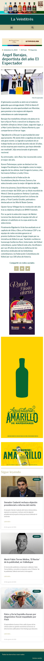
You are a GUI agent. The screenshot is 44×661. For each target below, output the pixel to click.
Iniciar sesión (37, 658)
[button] (11, 27)
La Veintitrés (22, 19)
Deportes (33, 50)
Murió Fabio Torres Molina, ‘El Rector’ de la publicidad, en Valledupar (22, 560)
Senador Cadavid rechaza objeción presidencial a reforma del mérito (20, 503)
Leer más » (7, 521)
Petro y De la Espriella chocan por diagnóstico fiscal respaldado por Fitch (20, 617)
